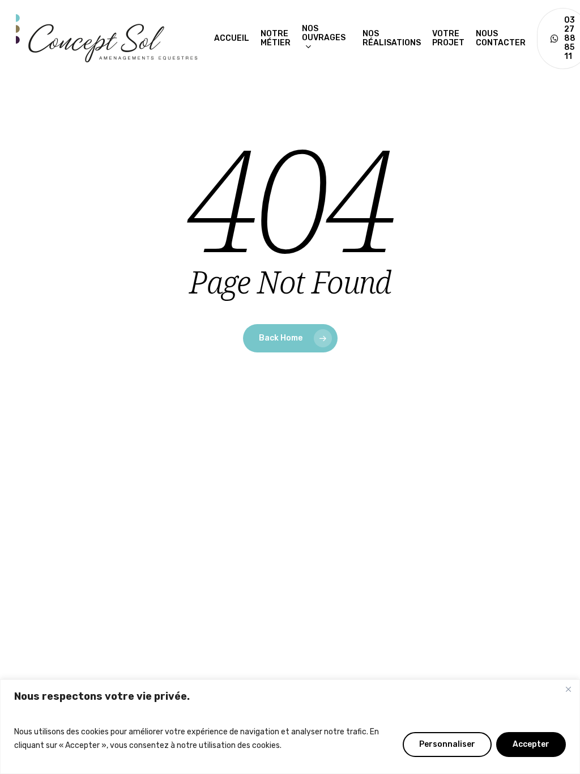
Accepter (531, 744)
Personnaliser (447, 744)
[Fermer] (568, 689)
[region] (290, 726)
